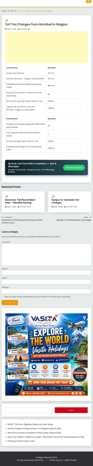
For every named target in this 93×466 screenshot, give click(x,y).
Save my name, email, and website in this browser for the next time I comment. (37, 296)
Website (5, 287)
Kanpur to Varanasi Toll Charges (65, 201)
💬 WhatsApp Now (74, 167)
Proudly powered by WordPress (30, 460)
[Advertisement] (46, 47)
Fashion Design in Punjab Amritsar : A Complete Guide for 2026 (34, 428)
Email (5, 278)
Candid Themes (70, 460)
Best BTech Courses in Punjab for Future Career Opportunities (34, 432)
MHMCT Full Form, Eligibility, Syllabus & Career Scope (30, 424)
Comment (6, 242)
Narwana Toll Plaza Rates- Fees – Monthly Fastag (20, 201)
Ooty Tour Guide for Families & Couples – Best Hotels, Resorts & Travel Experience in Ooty (46, 437)
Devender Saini (25, 29)
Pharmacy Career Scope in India (21, 441)
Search (71, 410)
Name (5, 269)
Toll (6, 20)
